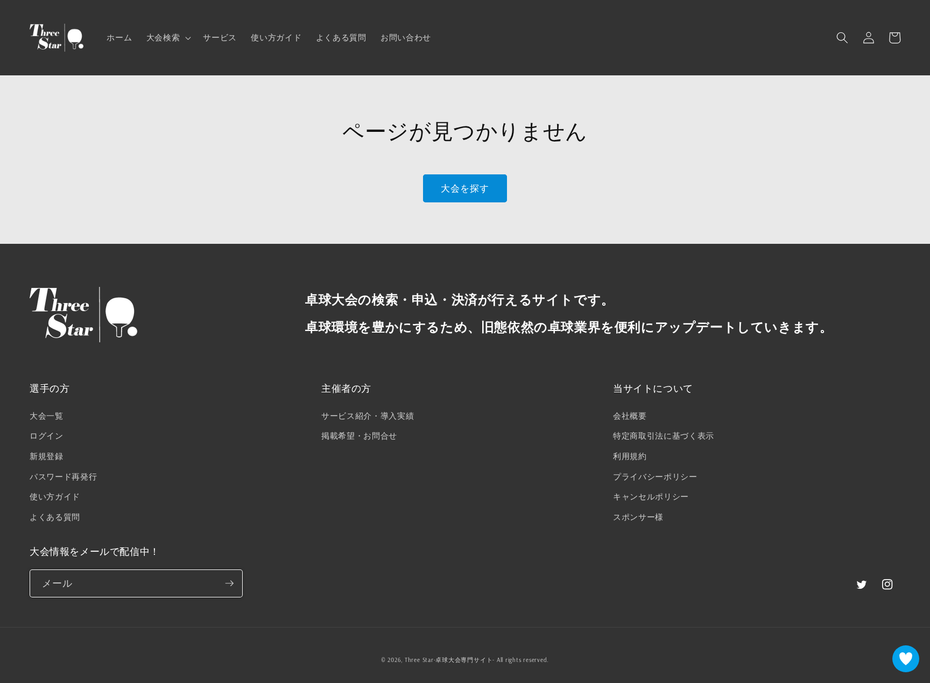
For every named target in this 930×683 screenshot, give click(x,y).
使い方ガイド (55, 496)
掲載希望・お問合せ (359, 436)
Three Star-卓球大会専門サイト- (450, 660)
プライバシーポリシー (655, 476)
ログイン (47, 436)
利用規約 (630, 456)
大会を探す (465, 188)
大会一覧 (47, 416)
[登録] (229, 583)
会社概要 (630, 416)
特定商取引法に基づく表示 (663, 436)
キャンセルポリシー (651, 496)
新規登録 (47, 456)
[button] (167, 37)
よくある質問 (55, 517)
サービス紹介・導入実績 (367, 416)
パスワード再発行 (63, 476)
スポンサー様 (638, 517)
